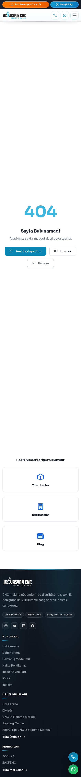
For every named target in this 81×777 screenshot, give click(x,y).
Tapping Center (13, 723)
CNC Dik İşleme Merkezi (19, 717)
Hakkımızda (10, 646)
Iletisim (43, 263)
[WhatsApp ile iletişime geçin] (73, 769)
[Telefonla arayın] (73, 757)
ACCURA (8, 756)
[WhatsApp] (65, 15)
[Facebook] (32, 625)
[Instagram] (5, 625)
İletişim (7, 685)
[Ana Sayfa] (18, 15)
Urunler (65, 251)
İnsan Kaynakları (14, 672)
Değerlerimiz (11, 653)
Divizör (7, 710)
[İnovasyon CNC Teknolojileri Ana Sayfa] (17, 581)
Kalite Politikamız (14, 665)
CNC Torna (10, 704)
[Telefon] (55, 15)
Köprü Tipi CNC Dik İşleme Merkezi (26, 730)
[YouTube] (14, 625)
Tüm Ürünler (11, 737)
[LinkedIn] (23, 625)
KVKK (6, 678)
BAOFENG (9, 762)
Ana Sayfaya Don (28, 251)
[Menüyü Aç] (74, 15)
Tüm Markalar (12, 770)
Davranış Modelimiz (16, 659)
